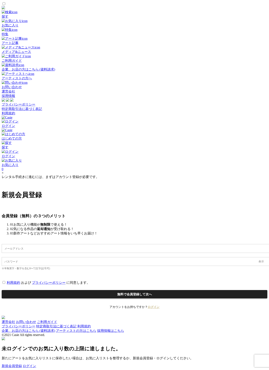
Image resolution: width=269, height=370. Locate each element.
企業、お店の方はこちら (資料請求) (28, 330)
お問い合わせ (26, 322)
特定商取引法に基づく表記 (22, 109)
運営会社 (8, 91)
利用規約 (8, 113)
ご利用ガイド (47, 322)
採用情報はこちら (110, 330)
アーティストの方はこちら (76, 330)
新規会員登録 (12, 366)
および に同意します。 (48, 282)
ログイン (154, 307)
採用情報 (8, 96)
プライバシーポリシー (18, 104)
